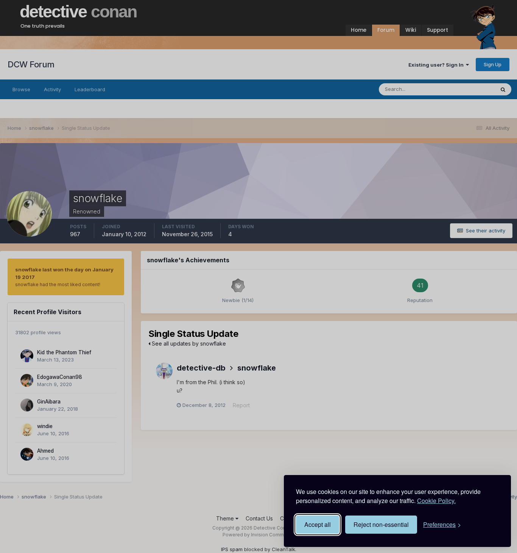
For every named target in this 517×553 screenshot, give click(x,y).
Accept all (317, 524)
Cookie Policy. (436, 500)
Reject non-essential (381, 524)
